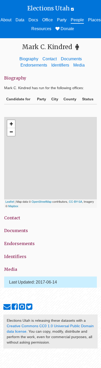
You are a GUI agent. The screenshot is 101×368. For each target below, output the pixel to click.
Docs (33, 20)
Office (47, 20)
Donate (67, 29)
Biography (28, 59)
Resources (41, 29)
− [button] (11, 132)
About (6, 20)
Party (62, 20)
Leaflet (9, 201)
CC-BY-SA (75, 201)
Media (79, 65)
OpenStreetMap (42, 201)
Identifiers (60, 65)
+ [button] (11, 124)
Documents (71, 59)
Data (20, 20)
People (77, 20)
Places (94, 20)
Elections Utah (49, 8)
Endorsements (33, 65)
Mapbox (13, 206)
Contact (49, 59)
